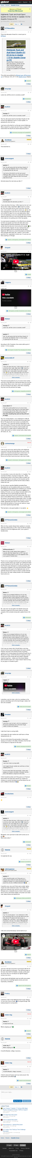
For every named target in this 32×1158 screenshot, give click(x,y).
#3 (30, 110)
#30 (30, 1066)
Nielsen (5, 592)
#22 (30, 815)
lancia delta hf (6, 406)
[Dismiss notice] (29, 9)
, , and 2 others (19, 349)
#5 (30, 162)
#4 (30, 144)
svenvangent (6, 199)
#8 (30, 286)
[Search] (30, 1)
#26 (30, 966)
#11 (30, 403)
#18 (30, 677)
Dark (16, 1145)
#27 (30, 997)
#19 (30, 718)
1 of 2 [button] (11, 24)
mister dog (6, 1045)
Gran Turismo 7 (6, 1112)
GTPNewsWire (6, 21)
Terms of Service (25, 1148)
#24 (30, 873)
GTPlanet (3, 36)
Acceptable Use (13, 1150)
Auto (23, 1145)
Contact (5, 1148)
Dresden (5, 761)
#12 (30, 447)
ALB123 (5, 165)
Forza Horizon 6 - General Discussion (13, 1124)
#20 (30, 758)
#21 (30, 797)
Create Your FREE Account (15, 11)
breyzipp (5, 113)
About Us (11, 1148)
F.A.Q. (17, 1148)
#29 (30, 1042)
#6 (30, 196)
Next (16, 24)
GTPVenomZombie (8, 549)
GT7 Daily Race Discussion (10, 1114)
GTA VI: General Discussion (10, 1119)
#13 (30, 471)
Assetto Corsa (22, 77)
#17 (30, 629)
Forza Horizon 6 (6, 1127)
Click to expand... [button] (16, 377)
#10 (30, 361)
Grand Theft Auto (6, 1122)
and (25, 706)
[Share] (28, 32)
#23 (30, 853)
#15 (30, 546)
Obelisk (5, 1021)
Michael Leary (19, 75)
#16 (30, 589)
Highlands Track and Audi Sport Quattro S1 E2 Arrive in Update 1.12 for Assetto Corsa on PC (16, 55)
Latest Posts (5, 1106)
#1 (30, 32)
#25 (30, 909)
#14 (30, 523)
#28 (30, 1018)
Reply (29, 84)
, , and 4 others (19, 239)
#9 (30, 322)
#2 (30, 92)
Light (9, 1145)
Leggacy (5, 680)
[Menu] (5, 2)
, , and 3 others (19, 310)
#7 (30, 251)
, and (21, 132)
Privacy (21, 1150)
